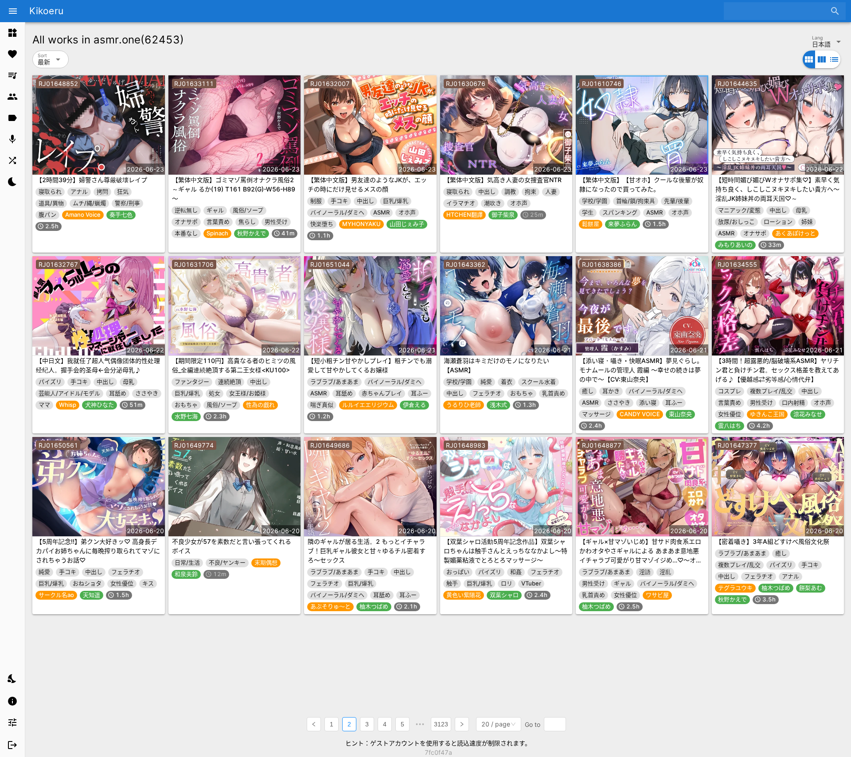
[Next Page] (462, 724)
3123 (441, 724)
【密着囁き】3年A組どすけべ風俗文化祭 (772, 541)
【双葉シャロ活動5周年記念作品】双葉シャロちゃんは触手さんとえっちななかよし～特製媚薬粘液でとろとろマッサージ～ (505, 551)
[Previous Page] (314, 724)
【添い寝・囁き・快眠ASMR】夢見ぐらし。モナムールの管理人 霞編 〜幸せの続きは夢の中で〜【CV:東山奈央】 (641, 370)
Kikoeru (46, 10)
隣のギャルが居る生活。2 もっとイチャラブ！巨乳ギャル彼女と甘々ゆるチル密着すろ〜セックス (367, 551)
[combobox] (778, 11)
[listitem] (12, 32)
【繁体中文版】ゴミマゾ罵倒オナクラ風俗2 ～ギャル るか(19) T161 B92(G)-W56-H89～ (233, 189)
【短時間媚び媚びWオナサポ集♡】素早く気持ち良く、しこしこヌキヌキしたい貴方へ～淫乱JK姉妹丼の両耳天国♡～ (777, 189)
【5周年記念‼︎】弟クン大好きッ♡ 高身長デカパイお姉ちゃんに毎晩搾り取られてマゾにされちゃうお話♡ (98, 551)
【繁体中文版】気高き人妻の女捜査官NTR (503, 179)
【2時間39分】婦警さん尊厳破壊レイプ (91, 179)
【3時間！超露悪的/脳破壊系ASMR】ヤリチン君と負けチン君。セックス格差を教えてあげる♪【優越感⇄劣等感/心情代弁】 (777, 370)
